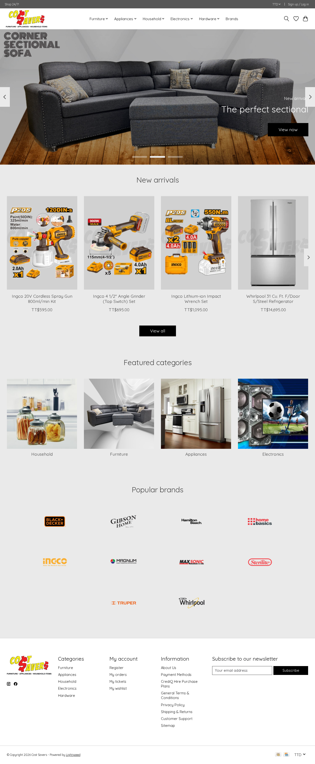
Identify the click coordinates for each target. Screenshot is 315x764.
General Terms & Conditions (175, 695)
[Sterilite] (260, 563)
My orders (118, 674)
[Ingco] (55, 563)
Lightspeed (73, 755)
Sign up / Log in (298, 4)
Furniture (119, 454)
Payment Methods (176, 674)
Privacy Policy (173, 704)
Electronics (273, 454)
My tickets (118, 681)
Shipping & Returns (176, 711)
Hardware (66, 695)
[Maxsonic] (191, 563)
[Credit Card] (286, 754)
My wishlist (118, 688)
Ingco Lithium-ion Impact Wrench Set (196, 298)
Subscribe (291, 670)
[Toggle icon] (286, 18)
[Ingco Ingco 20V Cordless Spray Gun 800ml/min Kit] (42, 243)
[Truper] (123, 603)
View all (157, 330)
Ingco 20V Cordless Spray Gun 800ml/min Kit (42, 298)
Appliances (196, 454)
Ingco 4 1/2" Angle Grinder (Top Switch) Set (119, 298)
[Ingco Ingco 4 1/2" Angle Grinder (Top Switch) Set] (119, 243)
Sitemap (168, 725)
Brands (232, 18)
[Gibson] (123, 522)
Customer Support (176, 718)
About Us (168, 667)
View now (288, 129)
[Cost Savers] (26, 18)
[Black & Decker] (55, 522)
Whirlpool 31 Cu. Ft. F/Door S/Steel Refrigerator (273, 298)
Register (117, 667)
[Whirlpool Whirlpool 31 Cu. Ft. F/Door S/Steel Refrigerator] (273, 243)
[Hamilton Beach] (191, 522)
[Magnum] (123, 563)
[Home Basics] (260, 522)
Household (42, 454)
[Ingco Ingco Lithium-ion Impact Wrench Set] (196, 243)
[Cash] (278, 754)
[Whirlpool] (191, 603)
